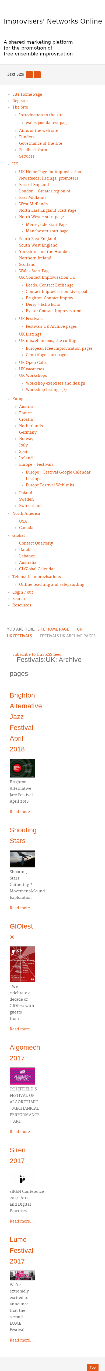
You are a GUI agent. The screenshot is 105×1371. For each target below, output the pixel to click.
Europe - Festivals (36, 464)
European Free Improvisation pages (59, 348)
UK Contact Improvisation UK (47, 277)
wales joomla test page (47, 123)
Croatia (26, 419)
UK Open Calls (33, 362)
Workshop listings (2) (46, 390)
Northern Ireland (35, 258)
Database (28, 549)
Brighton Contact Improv (49, 298)
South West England (38, 245)
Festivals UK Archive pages (51, 326)
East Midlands (32, 197)
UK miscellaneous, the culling (47, 340)
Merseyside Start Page (47, 224)
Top (93, 1367)
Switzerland (30, 506)
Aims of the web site (38, 130)
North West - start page (41, 217)
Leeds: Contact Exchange (50, 285)
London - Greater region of (44, 191)
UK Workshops (33, 375)
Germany (28, 432)
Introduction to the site (41, 115)
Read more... (22, 812)
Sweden (26, 499)
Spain (24, 451)
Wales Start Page (35, 271)
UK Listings (30, 334)
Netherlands (31, 426)
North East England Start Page (47, 210)
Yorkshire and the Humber (44, 251)
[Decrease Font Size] (29, 74)
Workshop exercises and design (55, 383)
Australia (27, 562)
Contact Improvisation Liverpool (56, 291)
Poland (25, 493)
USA (23, 521)
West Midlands (33, 204)
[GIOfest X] (22, 963)
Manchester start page (47, 231)
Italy (23, 445)
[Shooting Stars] (22, 858)
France (25, 413)
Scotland (27, 264)
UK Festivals (31, 318)
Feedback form (33, 150)
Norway (26, 439)
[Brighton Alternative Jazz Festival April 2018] (22, 767)
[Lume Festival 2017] (22, 1274)
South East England (37, 239)
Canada (26, 528)
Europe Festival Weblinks (50, 485)
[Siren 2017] (22, 1178)
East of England (34, 184)
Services (26, 156)
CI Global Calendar (37, 569)
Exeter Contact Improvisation (54, 311)
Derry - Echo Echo (43, 304)
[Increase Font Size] (37, 74)
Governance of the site (40, 143)
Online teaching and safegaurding (51, 584)
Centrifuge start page (46, 355)
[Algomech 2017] (22, 1075)
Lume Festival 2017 (21, 1250)
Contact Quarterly (36, 543)
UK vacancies (31, 369)
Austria (26, 406)
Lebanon (27, 556)
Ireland (26, 458)
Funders (26, 137)
